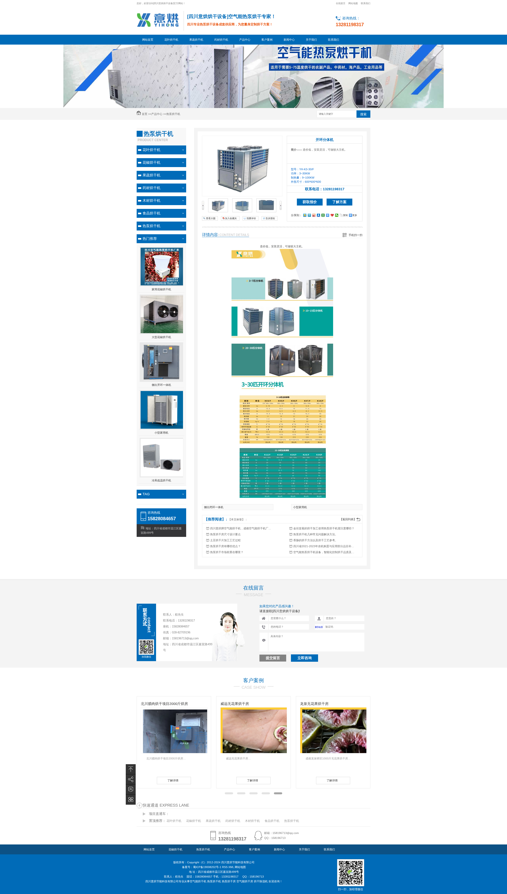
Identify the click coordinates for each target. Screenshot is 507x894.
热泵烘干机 (173, 114)
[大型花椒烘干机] (162, 332)
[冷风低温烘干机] (162, 475)
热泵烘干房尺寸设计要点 (225, 534)
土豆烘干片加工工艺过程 (225, 540)
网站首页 (147, 39)
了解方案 (339, 202)
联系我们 (365, 3)
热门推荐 (150, 239)
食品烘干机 (151, 213)
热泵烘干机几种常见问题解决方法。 (315, 534)
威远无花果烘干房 (155, 704)
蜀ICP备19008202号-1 (207, 867)
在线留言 (340, 3)
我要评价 (251, 218)
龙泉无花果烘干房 (234, 704)
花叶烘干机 (171, 39)
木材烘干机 (151, 201)
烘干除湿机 (261, 881)
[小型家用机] (162, 427)
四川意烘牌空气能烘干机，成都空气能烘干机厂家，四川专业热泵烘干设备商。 (242, 528)
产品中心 (244, 39)
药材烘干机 (221, 39)
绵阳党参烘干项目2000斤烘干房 (325, 704)
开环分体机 (325, 140)
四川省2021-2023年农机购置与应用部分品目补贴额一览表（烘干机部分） (325, 546)
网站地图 (353, 3)
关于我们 (311, 39)
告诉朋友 (270, 218)
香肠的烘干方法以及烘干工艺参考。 (315, 540)
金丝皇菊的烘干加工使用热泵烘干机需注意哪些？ (323, 528)
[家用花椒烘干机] (162, 284)
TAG (146, 494)
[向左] (203, 208)
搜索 (363, 114)
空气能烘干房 (244, 881)
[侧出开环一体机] (162, 380)
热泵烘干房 (229, 881)
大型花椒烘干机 (161, 337)
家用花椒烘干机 (161, 289)
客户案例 (267, 39)
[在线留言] (131, 789)
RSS (225, 867)
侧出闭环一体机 (213, 507)
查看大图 (210, 218)
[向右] (281, 208)
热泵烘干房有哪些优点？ (225, 546)
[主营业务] (131, 800)
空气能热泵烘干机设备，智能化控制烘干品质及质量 (325, 552)
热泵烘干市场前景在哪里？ (226, 552)
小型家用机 (161, 432)
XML (231, 867)
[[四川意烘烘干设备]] (158, 20)
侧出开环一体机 (161, 384)
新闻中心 (289, 39)
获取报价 (310, 202)
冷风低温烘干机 (161, 480)
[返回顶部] (131, 769)
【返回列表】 (348, 519)
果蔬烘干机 (196, 39)
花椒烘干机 (151, 162)
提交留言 (273, 658)
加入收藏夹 (231, 218)
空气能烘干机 (198, 881)
